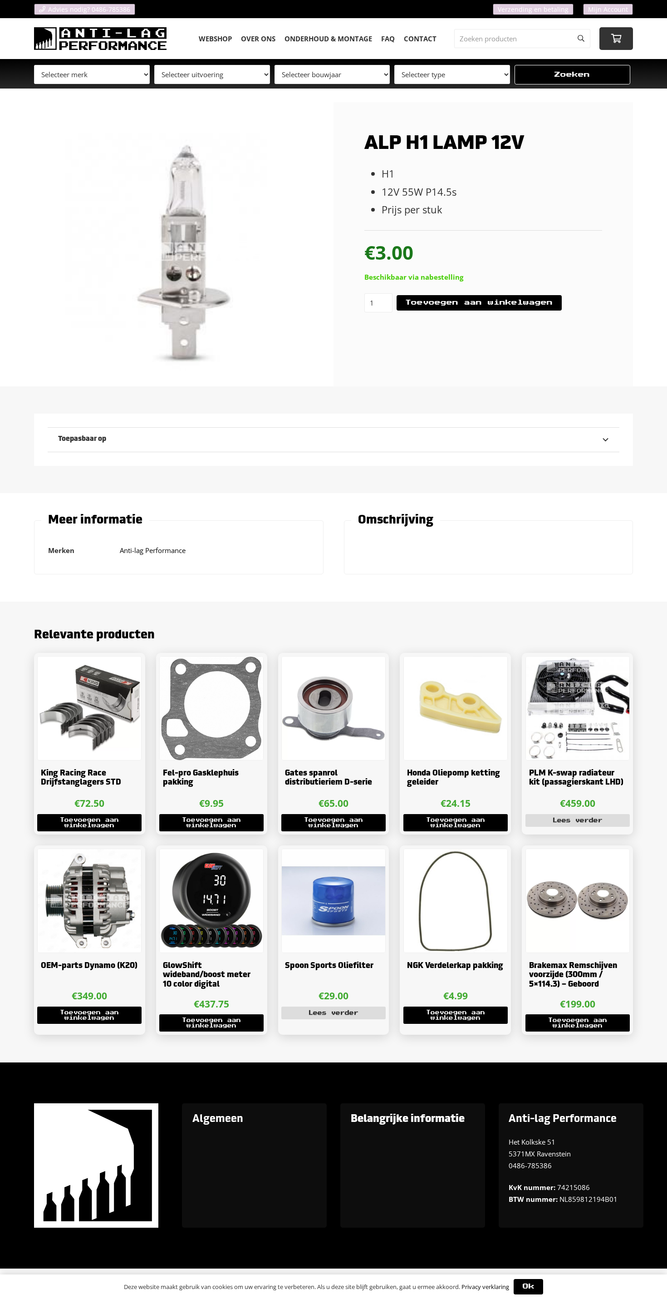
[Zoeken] (580, 38)
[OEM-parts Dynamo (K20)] (89, 901)
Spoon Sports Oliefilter (329, 966)
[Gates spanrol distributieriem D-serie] (333, 708)
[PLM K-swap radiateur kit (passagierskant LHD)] (577, 708)
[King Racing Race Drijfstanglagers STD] (89, 708)
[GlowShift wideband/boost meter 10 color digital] (211, 901)
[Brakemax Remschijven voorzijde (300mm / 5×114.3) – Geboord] (577, 901)
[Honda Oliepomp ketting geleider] (455, 708)
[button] (89, 822)
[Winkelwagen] (616, 38)
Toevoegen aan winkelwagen (479, 303)
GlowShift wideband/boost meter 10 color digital (206, 975)
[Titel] (100, 38)
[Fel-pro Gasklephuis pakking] (211, 708)
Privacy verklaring (485, 1287)
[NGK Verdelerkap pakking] (455, 901)
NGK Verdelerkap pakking (455, 966)
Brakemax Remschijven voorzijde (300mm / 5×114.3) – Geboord (573, 975)
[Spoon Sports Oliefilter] (333, 901)
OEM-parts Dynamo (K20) (89, 966)
